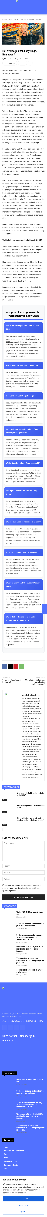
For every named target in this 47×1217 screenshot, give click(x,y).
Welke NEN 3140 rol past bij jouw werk (29, 913)
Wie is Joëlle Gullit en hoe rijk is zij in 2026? (30, 794)
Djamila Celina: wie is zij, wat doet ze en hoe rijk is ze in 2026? (30, 819)
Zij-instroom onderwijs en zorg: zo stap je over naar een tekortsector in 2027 (29, 937)
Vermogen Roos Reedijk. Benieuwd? (11, 681)
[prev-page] (3, 829)
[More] (30, 63)
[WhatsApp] (21, 666)
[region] (23, 1196)
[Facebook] (4, 666)
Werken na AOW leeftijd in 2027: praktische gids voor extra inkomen (29, 949)
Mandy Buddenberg (11, 59)
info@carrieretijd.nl (20, 1021)
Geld (10, 19)
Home (4, 19)
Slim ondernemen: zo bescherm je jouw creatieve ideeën (30, 924)
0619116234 (38, 1021)
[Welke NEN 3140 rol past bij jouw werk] (8, 915)
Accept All (23, 1199)
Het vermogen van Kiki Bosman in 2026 (30, 806)
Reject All (23, 1212)
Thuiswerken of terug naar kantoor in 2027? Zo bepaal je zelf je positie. (30, 960)
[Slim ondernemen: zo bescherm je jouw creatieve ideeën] (8, 927)
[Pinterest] (15, 666)
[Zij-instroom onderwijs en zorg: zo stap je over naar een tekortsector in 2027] (8, 938)
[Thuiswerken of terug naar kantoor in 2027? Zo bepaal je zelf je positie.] (8, 961)
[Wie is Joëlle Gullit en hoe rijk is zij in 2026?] (8, 796)
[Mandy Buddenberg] (12, 736)
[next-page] (7, 829)
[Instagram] (10, 1027)
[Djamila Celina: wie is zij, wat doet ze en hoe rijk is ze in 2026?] (8, 821)
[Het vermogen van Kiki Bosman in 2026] (8, 809)
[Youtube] (22, 1027)
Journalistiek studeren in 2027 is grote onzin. (29, 971)
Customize (23, 1205)
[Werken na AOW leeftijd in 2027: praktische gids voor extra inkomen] (8, 950)
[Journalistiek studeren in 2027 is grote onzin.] (8, 973)
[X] (10, 666)
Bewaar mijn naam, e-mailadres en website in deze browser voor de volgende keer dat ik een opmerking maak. (21, 888)
